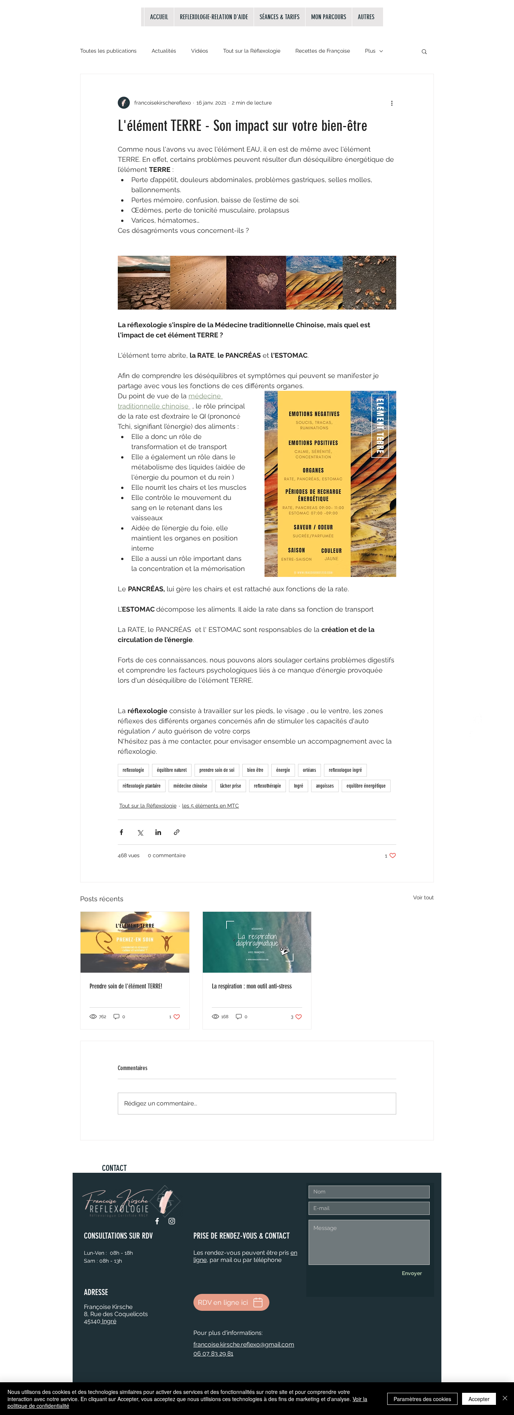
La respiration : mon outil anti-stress (252, 986)
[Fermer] (504, 1398)
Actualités (164, 51)
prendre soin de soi (216, 770)
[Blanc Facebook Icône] (476, 720)
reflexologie (133, 770)
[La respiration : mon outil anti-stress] (257, 942)
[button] (424, 51)
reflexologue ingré (345, 770)
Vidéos (199, 51)
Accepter (479, 1399)
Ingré (298, 786)
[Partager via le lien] (176, 832)
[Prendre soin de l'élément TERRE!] (135, 942)
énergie (283, 770)
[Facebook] (157, 1221)
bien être (255, 770)
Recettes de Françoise (322, 51)
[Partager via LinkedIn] (158, 832)
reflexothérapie (267, 786)
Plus (370, 51)
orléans (309, 770)
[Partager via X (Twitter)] (139, 832)
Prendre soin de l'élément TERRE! (126, 986)
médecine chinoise (190, 786)
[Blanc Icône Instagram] (476, 738)
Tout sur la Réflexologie (251, 51)
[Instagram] (171, 1221)
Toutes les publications (108, 51)
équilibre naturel (172, 770)
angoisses (325, 786)
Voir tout (423, 897)
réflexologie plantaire (142, 786)
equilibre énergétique (366, 786)
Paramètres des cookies (422, 1399)
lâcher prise (230, 786)
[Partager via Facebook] (121, 832)
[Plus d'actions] (391, 102)
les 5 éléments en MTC (210, 806)
